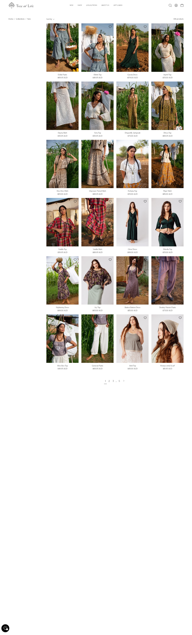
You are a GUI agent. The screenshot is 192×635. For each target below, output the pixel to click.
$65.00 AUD (62, 194)
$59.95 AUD (62, 136)
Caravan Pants (97, 366)
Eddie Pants (62, 75)
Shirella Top (167, 249)
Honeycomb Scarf (167, 366)
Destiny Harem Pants (167, 307)
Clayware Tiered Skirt (97, 191)
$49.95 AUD (97, 78)
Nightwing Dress (62, 307)
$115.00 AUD (167, 194)
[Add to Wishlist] (75, 26)
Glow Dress (132, 249)
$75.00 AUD (132, 136)
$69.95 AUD (62, 78)
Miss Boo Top (62, 366)
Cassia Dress (132, 75)
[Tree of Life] (21, 5)
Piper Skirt (167, 191)
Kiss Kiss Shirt (62, 191)
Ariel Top (132, 366)
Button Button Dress (132, 307)
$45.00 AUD (132, 369)
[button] (170, 5)
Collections (20, 19)
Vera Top (97, 133)
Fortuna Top (132, 191)
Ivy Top (97, 307)
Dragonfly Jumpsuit (132, 133)
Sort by (49, 19)
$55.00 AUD (167, 78)
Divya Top (167, 133)
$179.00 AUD (132, 78)
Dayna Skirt (62, 133)
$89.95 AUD (97, 194)
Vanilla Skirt (97, 249)
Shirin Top (97, 75)
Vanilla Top (62, 249)
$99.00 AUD (132, 252)
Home (10, 19)
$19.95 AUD (167, 369)
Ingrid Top (167, 75)
